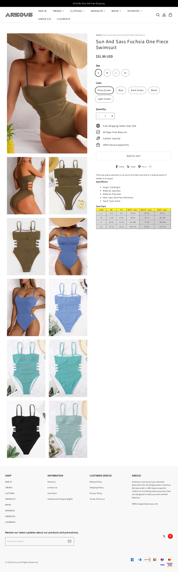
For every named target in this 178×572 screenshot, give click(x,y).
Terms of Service (97, 499)
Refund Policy (96, 481)
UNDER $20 (44, 18)
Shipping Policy (97, 487)
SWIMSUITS (97, 10)
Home (99, 34)
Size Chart (52, 493)
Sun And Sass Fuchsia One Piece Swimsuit (124, 34)
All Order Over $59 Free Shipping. (89, 3)
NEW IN (42, 10)
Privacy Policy (96, 493)
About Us (51, 481)
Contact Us (52, 487)
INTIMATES (133, 10)
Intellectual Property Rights (60, 499)
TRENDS (57, 10)
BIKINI (115, 10)
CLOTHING (76, 10)
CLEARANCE (63, 18)
